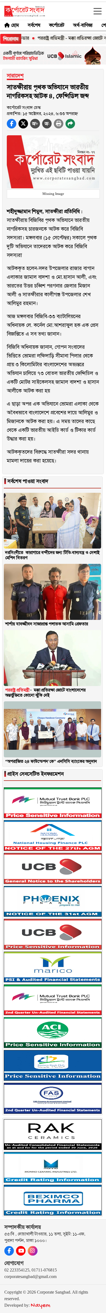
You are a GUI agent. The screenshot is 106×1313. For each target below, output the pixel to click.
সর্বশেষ (34, 25)
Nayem (40, 1305)
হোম (15, 25)
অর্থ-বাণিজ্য (83, 25)
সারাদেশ (15, 75)
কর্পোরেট (56, 25)
